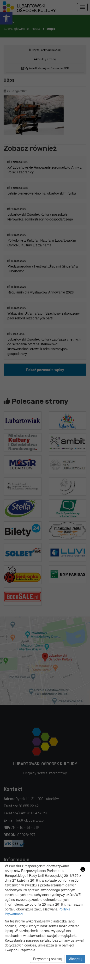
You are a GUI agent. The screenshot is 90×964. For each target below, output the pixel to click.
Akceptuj (75, 958)
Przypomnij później (47, 958)
